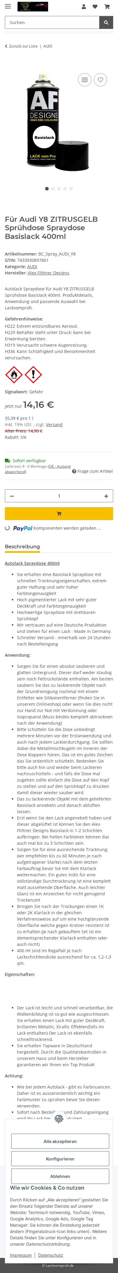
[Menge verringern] (11, 496)
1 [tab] (47, 188)
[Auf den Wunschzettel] (100, 79)
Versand (54, 424)
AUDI (32, 266)
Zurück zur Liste (23, 46)
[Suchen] (106, 22)
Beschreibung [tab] (22, 547)
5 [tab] (71, 188)
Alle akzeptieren (60, 1141)
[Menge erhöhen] (106, 496)
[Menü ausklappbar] (8, 4)
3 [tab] (59, 188)
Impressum (21, 1255)
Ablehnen (60, 1176)
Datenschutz (50, 1255)
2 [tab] (53, 188)
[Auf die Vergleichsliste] (84, 79)
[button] (83, 7)
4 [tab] (65, 188)
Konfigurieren (60, 1158)
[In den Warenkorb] (10, 65)
